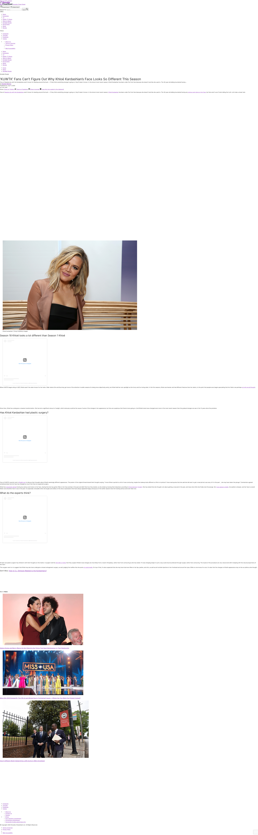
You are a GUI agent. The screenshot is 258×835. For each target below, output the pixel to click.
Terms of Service (10, 43)
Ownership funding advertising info (15, 822)
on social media (88, 567)
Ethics (7, 817)
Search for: (3, 9)
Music (4, 26)
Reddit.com (22, 482)
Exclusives (6, 16)
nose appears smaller (222, 487)
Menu (2, 11)
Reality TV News (7, 19)
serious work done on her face (197, 92)
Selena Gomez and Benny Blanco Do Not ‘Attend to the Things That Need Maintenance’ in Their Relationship (34, 648)
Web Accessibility (10, 48)
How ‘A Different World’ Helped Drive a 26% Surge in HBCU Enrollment (22, 761)
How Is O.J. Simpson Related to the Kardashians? (28, 571)
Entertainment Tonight (135, 487)
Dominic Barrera (6, 84)
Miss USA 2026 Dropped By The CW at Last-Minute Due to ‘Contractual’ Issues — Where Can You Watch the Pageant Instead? (40, 698)
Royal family (6, 24)
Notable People (7, 22)
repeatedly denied (11, 487)
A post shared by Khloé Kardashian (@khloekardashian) (25, 383)
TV (3, 17)
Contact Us (8, 813)
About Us (8, 41)
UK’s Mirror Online (61, 562)
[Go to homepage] (6, 801)
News (4, 14)
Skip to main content (6, 1)
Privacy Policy (9, 45)
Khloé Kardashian (113, 92)
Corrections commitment (12, 820)
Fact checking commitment (13, 818)
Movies (5, 28)
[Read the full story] (43, 644)
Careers (7, 815)
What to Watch (7, 21)
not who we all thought (248, 387)
